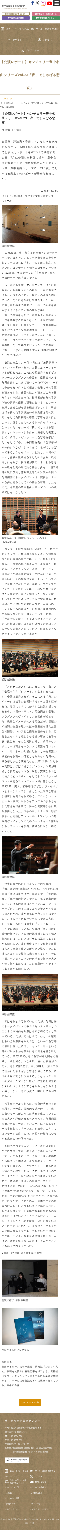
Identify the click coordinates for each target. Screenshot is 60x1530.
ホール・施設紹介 (38, 1487)
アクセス (47, 39)
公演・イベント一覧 (30, 1402)
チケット (17, 39)
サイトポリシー (12, 1509)
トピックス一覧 (12, 1487)
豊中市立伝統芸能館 (16, 18)
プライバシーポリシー (40, 1509)
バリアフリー (32, 50)
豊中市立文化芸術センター (16, 14)
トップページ (6, 99)
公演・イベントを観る (17, 28)
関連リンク (11, 1504)
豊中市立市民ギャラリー (46, 18)
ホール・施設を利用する (47, 30)
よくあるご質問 (12, 1498)
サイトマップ (36, 1504)
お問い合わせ (40, 1482)
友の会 (9, 1493)
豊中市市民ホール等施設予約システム (18, 1481)
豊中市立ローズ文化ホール (46, 14)
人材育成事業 (36, 1493)
